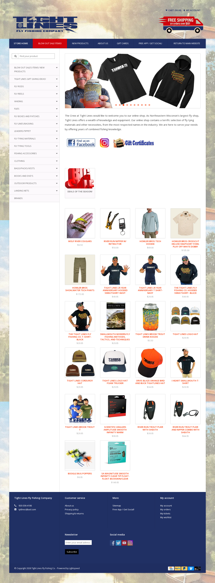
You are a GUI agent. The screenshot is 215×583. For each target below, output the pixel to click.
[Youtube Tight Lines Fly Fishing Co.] (124, 543)
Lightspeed (74, 568)
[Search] (15, 56)
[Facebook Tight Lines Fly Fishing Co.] (112, 543)
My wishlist (165, 517)
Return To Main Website (187, 43)
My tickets (165, 513)
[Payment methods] (171, 568)
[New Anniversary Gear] (132, 81)
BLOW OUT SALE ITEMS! (50, 43)
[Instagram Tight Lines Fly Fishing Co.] (130, 543)
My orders (165, 509)
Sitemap (117, 505)
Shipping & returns (74, 513)
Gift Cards (123, 43)
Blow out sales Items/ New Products (29, 69)
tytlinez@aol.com (27, 509)
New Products (80, 43)
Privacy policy (72, 509)
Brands (18, 198)
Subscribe (72, 551)
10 (149, 105)
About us (103, 43)
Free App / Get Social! (150, 43)
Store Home (21, 43)
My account (193, 10)
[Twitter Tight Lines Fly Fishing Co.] (118, 543)
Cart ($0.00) (175, 10)
